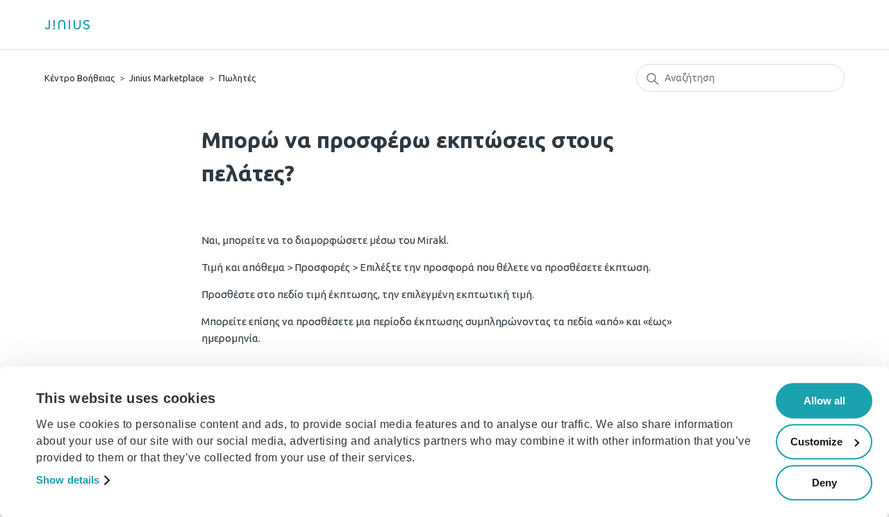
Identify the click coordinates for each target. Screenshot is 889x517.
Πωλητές (237, 78)
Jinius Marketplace (166, 78)
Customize (816, 442)
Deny (824, 483)
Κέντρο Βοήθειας (79, 78)
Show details (67, 480)
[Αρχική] (72, 25)
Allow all (824, 401)
